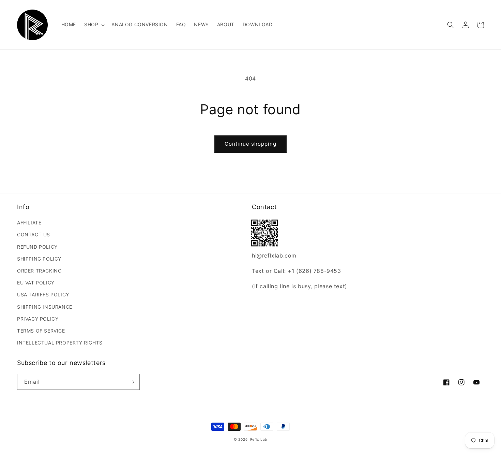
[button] (93, 24)
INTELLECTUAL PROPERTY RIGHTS (60, 343)
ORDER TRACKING (39, 271)
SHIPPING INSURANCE (44, 307)
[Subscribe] (131, 382)
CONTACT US (33, 234)
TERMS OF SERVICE (41, 331)
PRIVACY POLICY (37, 319)
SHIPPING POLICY (39, 259)
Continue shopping (250, 144)
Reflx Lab (258, 439)
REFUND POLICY (37, 247)
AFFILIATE (29, 222)
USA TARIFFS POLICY (43, 294)
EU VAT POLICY (36, 282)
